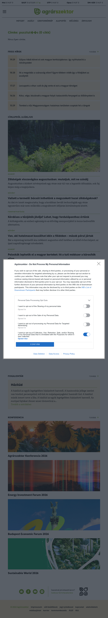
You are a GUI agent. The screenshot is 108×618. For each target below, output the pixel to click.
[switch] (86, 306)
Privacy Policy (69, 354)
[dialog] (54, 309)
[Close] (99, 264)
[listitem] (54, 300)
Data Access (54, 354)
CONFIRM (35, 344)
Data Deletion (39, 354)
